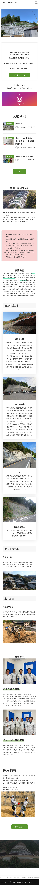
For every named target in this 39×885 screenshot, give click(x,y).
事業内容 (16, 877)
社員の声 (23, 877)
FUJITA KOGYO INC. (9, 2)
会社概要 (30, 877)
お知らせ (9, 877)
